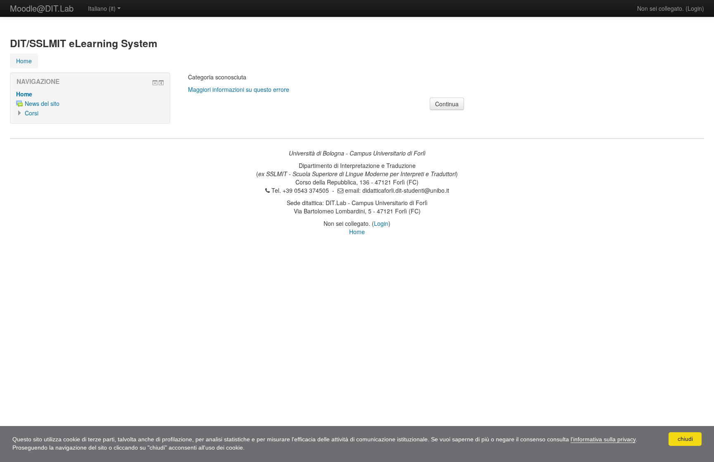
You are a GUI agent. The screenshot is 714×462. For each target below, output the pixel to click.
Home (24, 94)
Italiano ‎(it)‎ (102, 8)
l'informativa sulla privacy (603, 439)
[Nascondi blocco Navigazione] (154, 82)
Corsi (31, 113)
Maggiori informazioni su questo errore (238, 89)
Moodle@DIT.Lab (42, 8)
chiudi (685, 439)
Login (695, 8)
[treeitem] (90, 94)
